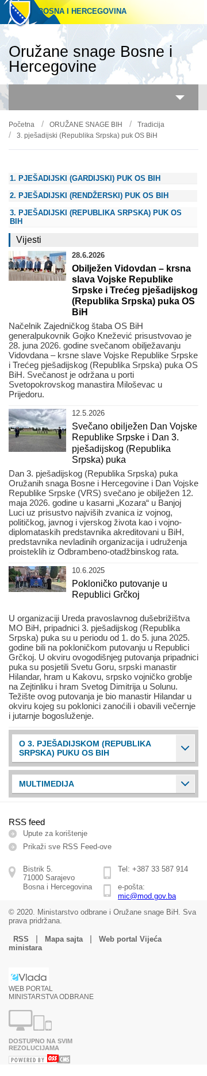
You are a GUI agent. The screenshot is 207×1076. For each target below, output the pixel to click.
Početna (21, 125)
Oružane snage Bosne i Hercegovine (90, 59)
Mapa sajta (64, 939)
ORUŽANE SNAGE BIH (85, 125)
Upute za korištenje (55, 833)
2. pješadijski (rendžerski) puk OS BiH (89, 195)
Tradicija (150, 125)
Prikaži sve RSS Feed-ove (67, 846)
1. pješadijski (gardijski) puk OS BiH (85, 178)
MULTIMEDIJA (46, 783)
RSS (21, 939)
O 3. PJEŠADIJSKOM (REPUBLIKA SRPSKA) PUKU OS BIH (85, 748)
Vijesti (28, 240)
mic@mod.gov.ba (147, 896)
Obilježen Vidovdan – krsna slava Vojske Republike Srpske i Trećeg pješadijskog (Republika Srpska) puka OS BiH (135, 290)
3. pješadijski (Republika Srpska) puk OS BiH (87, 135)
